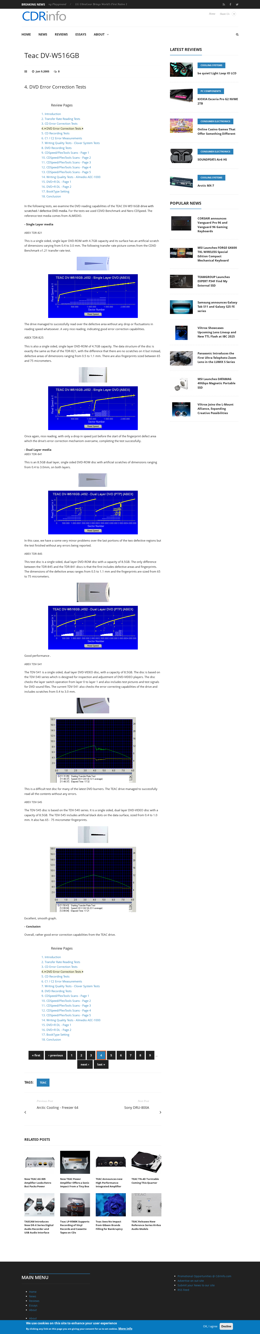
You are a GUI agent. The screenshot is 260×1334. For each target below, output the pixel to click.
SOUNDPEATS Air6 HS (212, 159)
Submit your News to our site (196, 1285)
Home (212, 13)
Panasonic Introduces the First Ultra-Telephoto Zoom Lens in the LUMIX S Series (217, 357)
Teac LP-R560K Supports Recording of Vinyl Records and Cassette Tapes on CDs (74, 1227)
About (99, 34)
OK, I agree (210, 1326)
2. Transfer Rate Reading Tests (60, 119)
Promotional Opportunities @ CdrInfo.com (204, 1276)
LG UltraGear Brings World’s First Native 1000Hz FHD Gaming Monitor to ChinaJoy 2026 (109, 4)
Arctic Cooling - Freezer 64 (57, 1107)
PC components (211, 91)
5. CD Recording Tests (55, 133)
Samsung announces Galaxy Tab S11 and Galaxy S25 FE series (217, 306)
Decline (226, 1326)
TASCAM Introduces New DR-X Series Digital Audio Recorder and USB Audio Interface (38, 1227)
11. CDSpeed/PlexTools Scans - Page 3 (66, 162)
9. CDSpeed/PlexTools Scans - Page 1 (65, 152)
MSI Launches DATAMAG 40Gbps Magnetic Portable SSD (216, 383)
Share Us (224, 14)
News (42, 34)
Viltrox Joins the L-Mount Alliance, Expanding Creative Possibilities (216, 408)
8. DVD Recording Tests (56, 148)
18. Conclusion (51, 196)
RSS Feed (183, 1290)
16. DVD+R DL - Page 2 (56, 187)
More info (125, 1328)
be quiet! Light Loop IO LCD (217, 73)
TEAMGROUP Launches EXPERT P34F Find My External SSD (214, 281)
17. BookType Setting (55, 191)
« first (36, 1055)
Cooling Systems (211, 65)
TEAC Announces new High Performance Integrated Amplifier (109, 1182)
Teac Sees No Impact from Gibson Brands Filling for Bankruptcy (109, 1225)
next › (85, 1064)
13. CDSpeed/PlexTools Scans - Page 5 (66, 172)
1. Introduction (51, 114)
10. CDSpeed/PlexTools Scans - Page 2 (66, 157)
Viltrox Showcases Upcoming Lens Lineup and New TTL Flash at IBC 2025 (217, 332)
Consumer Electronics (215, 121)
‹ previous (55, 1055)
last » (101, 1064)
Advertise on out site (191, 1281)
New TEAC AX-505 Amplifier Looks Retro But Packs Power (37, 1182)
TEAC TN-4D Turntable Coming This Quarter (145, 1180)
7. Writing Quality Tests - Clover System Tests (70, 143)
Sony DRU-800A (136, 1107)
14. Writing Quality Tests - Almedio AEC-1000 (70, 177)
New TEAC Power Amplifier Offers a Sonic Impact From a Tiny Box (74, 1182)
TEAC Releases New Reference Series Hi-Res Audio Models (146, 1225)
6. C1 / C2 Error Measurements (61, 138)
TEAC (43, 1082)
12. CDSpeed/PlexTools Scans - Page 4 (66, 167)
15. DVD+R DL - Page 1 (56, 182)
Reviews (61, 34)
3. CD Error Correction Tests (59, 123)
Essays (80, 34)
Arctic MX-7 (206, 185)
